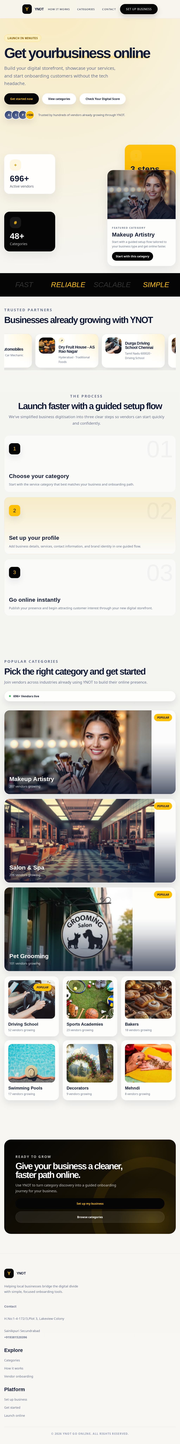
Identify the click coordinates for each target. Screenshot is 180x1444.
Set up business (139, 9)
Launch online (14, 1415)
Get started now (21, 99)
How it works (59, 9)
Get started (12, 1407)
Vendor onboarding (18, 1376)
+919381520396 (15, 1337)
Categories (86, 9)
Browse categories (90, 1217)
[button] (90, 752)
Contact (109, 9)
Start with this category (132, 256)
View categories (59, 99)
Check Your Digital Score (103, 99)
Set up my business (90, 1204)
